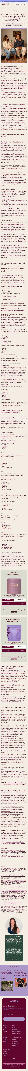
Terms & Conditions (16, 1037)
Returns (4, 1055)
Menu (17, 4)
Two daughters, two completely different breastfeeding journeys (20, 972)
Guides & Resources (16, 1031)
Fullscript (14, 1045)
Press (13, 1025)
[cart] (25, 4)
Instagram (5, 1037)
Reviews (5, 1027)
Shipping (5, 1053)
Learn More (4, 607)
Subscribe (8, 599)
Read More (3, 978)
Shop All (5, 1025)
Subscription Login (7, 1049)
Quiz (4, 1029)
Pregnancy (22, 610)
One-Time (20, 599)
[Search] (21, 4)
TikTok (4, 1039)
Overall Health (14, 612)
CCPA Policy (15, 1043)
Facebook (5, 1041)
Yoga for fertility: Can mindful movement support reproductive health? (6, 973)
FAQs (13, 1027)
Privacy (14, 1039)
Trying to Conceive (8, 610)
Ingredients (15, 1029)
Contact (5, 1051)
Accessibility (15, 1041)
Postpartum (15, 610)
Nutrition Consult (16, 1033)
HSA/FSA (5, 1031)
